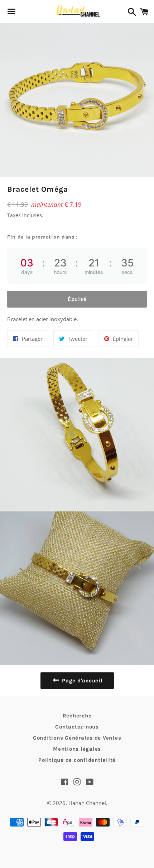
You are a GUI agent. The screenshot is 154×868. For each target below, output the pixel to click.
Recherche (77, 715)
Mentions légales (77, 749)
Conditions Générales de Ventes (77, 738)
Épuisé (77, 299)
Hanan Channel (87, 802)
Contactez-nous (77, 727)
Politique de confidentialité (77, 760)
